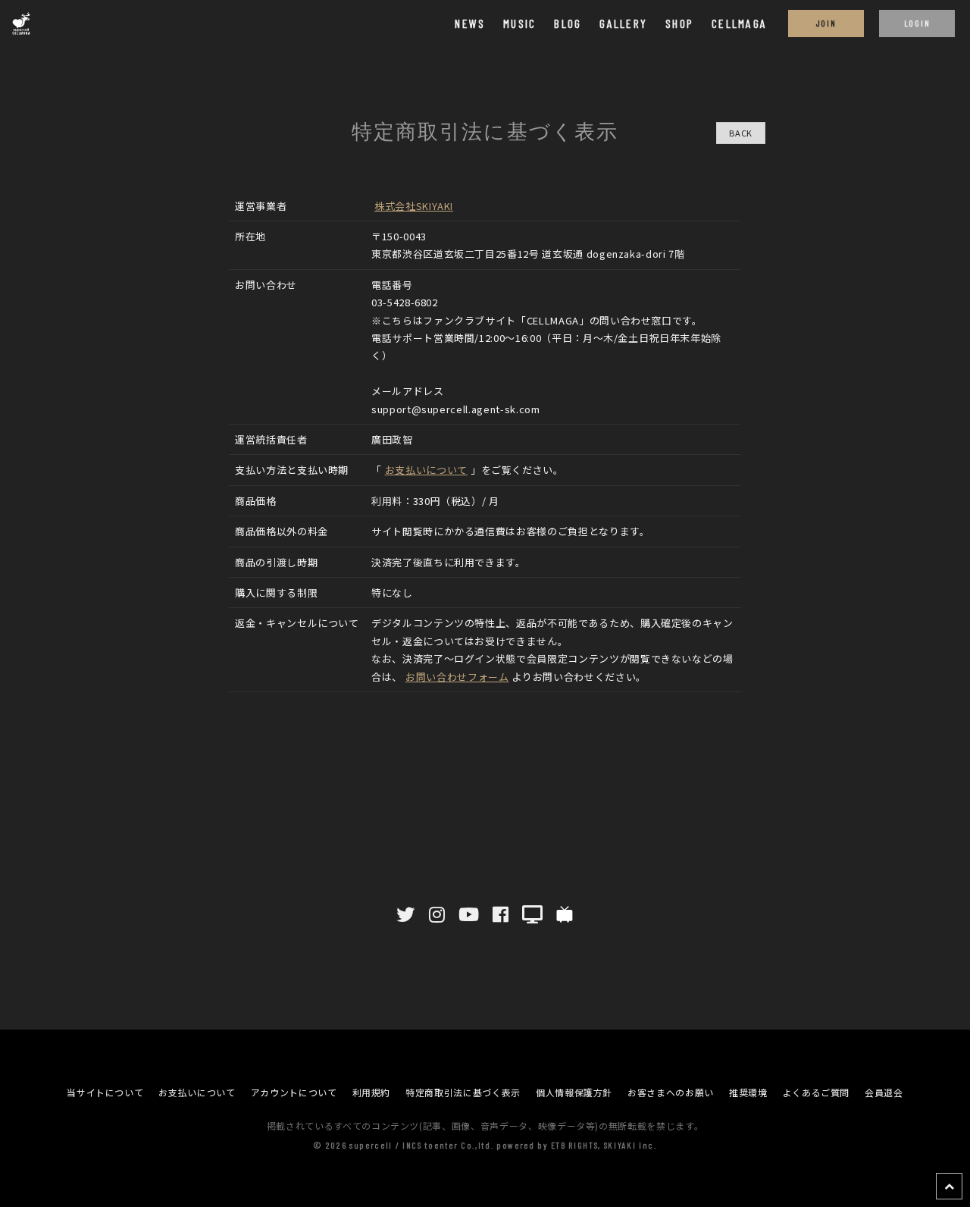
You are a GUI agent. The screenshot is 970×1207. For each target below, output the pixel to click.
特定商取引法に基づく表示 (463, 1092)
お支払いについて (426, 469)
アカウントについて (294, 1092)
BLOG (567, 23)
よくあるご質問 (816, 1092)
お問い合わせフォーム (457, 676)
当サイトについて (105, 1092)
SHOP (679, 23)
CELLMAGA (739, 23)
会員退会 (884, 1092)
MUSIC (519, 23)
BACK (741, 133)
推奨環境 (748, 1092)
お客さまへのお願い (670, 1092)
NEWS (470, 23)
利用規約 (371, 1092)
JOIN (826, 22)
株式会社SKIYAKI (413, 206)
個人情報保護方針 (574, 1092)
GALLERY (623, 23)
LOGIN (917, 22)
